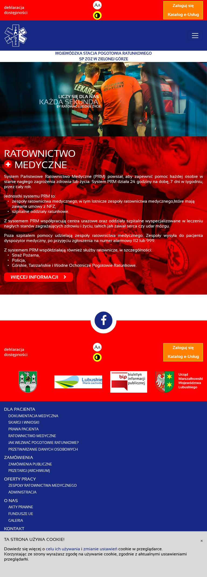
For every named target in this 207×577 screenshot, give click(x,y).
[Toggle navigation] (195, 35)
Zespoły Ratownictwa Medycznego (42, 485)
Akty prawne (20, 507)
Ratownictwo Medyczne (32, 436)
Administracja (22, 492)
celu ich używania (63, 549)
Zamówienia (18, 457)
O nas (11, 500)
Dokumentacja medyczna (33, 416)
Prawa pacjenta (23, 429)
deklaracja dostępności (15, 10)
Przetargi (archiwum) (29, 471)
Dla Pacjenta (19, 409)
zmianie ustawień (100, 549)
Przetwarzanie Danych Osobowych (43, 449)
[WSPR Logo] (15, 36)
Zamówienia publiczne (30, 464)
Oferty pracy (20, 479)
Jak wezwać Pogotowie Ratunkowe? (43, 443)
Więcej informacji (35, 277)
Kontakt (14, 528)
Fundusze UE (20, 514)
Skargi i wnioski (23, 422)
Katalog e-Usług (183, 14)
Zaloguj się (183, 5)
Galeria (15, 521)
